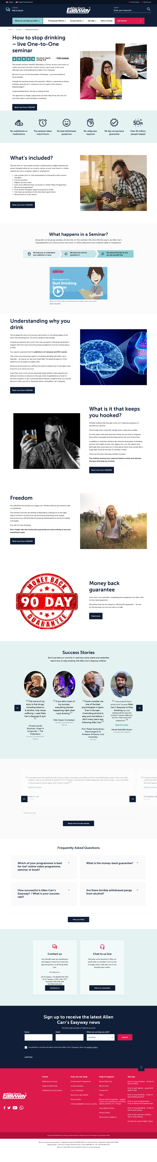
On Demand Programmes (81, 1081)
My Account (104, 1086)
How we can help (79, 1076)
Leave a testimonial (49, 1086)
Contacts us (54, 988)
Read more (95, 616)
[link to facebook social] (4, 1108)
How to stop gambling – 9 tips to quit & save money (141, 1109)
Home (10, 29)
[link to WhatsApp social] (21, 1108)
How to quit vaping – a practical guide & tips (140, 1089)
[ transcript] (55, 303)
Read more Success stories (78, 824)
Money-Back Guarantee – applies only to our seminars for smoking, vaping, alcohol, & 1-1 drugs (112, 1101)
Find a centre (76, 1099)
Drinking (18, 29)
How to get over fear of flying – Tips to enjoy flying (140, 1116)
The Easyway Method (57, 21)
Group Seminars (77, 1086)
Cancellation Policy (106, 1108)
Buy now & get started (79, 1095)
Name (27, 1032)
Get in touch (17, 10)
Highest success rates (22, 182)
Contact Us (103, 1090)
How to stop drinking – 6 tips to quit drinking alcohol (140, 1096)
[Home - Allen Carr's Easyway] (78, 12)
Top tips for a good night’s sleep (140, 1121)
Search (116, 7)
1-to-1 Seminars (77, 1090)
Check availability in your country (84, 1104)
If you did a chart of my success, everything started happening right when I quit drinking (64, 707)
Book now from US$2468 (25, 107)
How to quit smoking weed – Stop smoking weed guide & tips (140, 1102)
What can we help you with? (98, 1032)
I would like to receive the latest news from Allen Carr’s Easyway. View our (63, 1047)
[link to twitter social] (9, 1108)
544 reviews (63, 58)
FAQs (101, 1095)
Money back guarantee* (23, 187)
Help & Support (106, 1076)
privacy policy (92, 1047)
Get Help (92, 21)
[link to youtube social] (15, 1108)
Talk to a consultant (102, 988)
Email (58, 1032)
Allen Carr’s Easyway (47, 70)
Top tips (131, 1076)
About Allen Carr (105, 1081)
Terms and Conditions (108, 1117)
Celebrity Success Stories (52, 1090)
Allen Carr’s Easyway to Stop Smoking (122, 707)
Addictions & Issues (49, 1081)
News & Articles (106, 21)
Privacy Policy (104, 1113)
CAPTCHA (28, 1057)
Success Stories (77, 21)
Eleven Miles (106, 1135)
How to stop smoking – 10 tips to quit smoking (141, 1082)
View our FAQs (78, 920)
